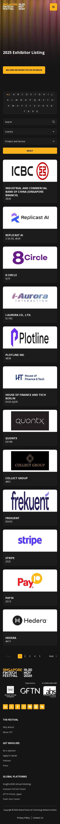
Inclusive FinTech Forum (14, 789)
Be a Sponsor (9, 750)
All (8, 94)
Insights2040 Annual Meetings (17, 784)
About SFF (8, 732)
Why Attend (8, 727)
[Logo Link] (5, 706)
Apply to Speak (10, 755)
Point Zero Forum (11, 799)
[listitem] (30, 810)
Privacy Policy (23, 817)
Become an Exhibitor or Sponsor (24, 70)
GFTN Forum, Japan (12, 794)
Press (5, 765)
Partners (7, 760)
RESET (30, 150)
